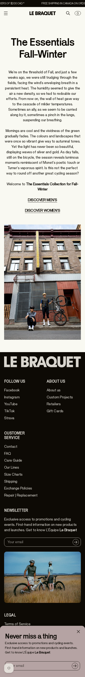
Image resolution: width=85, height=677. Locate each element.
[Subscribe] (75, 666)
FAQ (7, 453)
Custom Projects (60, 397)
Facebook (12, 390)
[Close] (78, 631)
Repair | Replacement (20, 495)
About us (53, 390)
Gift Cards (55, 411)
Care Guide (13, 460)
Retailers (53, 404)
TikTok (9, 411)
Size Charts (13, 474)
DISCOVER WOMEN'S (42, 210)
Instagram (11, 397)
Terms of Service (17, 624)
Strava (9, 418)
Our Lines (11, 467)
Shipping (10, 481)
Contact (10, 446)
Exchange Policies (18, 488)
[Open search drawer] (68, 13)
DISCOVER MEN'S (42, 200)
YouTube (10, 404)
